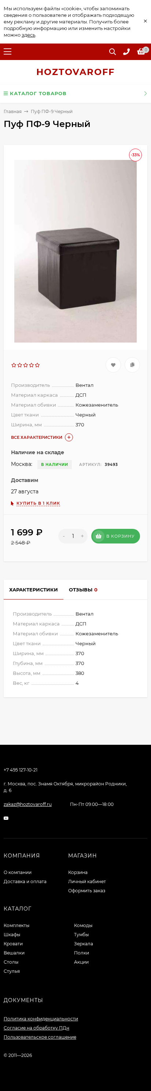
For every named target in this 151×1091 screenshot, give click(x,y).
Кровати (13, 943)
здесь (28, 35)
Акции (81, 962)
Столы (11, 962)
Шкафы (12, 934)
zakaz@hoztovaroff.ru (28, 804)
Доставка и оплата (25, 881)
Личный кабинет (87, 881)
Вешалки (14, 953)
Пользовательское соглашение (40, 1037)
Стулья (12, 971)
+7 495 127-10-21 (20, 770)
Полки (81, 953)
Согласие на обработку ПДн (36, 1028)
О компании (18, 872)
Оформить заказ (86, 890)
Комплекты (16, 925)
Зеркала (83, 943)
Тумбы (81, 934)
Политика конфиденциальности (41, 1018)
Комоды (83, 925)
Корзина (78, 872)
